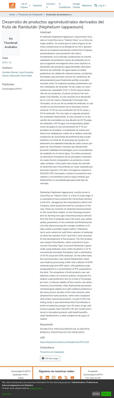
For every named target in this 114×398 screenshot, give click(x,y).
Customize (6, 393)
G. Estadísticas (65, 5)
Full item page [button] (51, 358)
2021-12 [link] (6, 62)
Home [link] (12, 14)
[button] (12, 5)
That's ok (106, 393)
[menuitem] (25, 5)
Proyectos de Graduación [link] (30, 14)
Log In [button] (101, 5)
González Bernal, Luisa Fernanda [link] (17, 72)
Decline (96, 393)
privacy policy (36, 388)
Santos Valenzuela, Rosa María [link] (17, 75)
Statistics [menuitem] (37, 5)
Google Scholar (76, 5)
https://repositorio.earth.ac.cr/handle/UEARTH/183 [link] (64, 342)
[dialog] (57, 389)
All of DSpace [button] (24, 5)
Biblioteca (87, 5)
